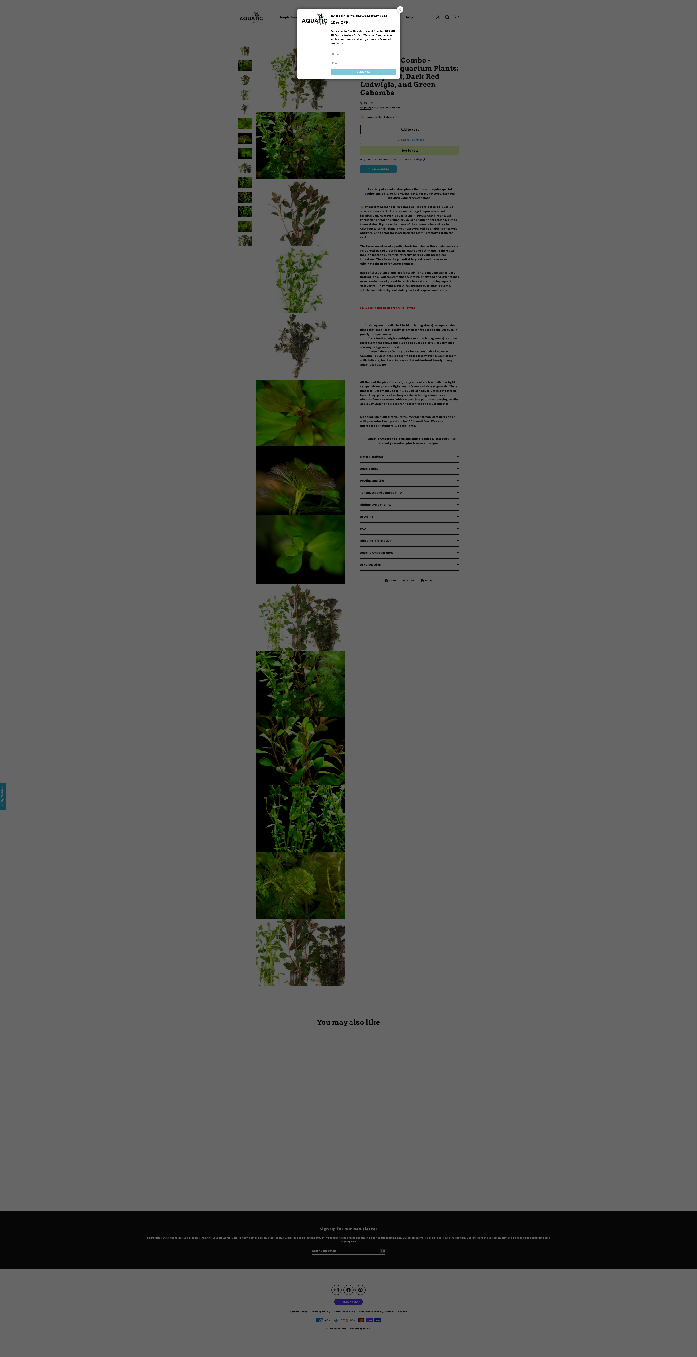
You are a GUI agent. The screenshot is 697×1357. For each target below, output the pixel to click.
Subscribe (363, 71)
